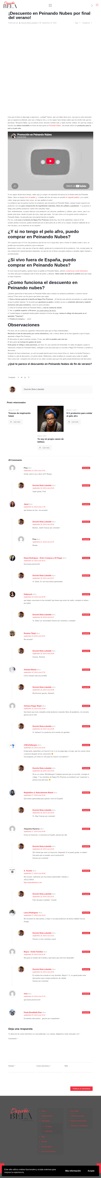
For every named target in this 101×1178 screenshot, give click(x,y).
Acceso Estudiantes (49, 1151)
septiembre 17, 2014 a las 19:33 (34, 915)
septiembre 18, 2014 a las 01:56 (34, 954)
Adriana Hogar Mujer (33, 706)
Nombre (11, 1066)
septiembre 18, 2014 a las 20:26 (43, 488)
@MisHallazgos (30, 745)
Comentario (13, 1039)
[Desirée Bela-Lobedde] (10, 5)
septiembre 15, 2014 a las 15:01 (34, 470)
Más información (73, 1171)
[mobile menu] (97, 5)
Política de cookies (77, 1116)
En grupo (48, 1126)
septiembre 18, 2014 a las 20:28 (43, 653)
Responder (86, 468)
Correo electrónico (43, 1066)
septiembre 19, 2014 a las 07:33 (34, 996)
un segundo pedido (72, 197)
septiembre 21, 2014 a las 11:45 (43, 542)
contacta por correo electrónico (77, 271)
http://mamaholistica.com (33, 882)
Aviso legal (74, 1111)
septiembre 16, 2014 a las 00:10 (34, 561)
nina (25, 994)
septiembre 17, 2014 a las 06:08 (34, 873)
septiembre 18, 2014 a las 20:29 (43, 771)
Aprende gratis (47, 1146)
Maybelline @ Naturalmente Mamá (38, 792)
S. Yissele (28, 871)
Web (66, 1066)
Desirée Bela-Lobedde (29, 23)
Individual (48, 1131)
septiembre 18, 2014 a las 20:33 (43, 972)
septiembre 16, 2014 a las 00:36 (34, 597)
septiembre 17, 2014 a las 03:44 (34, 795)
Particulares (46, 1121)
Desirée (44, 1142)
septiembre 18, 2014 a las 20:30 (43, 813)
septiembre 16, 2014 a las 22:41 (34, 748)
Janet (26, 504)
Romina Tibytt (30, 633)
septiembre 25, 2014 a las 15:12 (34, 1015)
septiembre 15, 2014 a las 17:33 (34, 507)
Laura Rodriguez (31, 913)
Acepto (91, 1171)
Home (44, 1111)
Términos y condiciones (79, 1126)
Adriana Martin (30, 670)
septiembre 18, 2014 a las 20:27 (43, 578)
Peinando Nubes (55, 125)
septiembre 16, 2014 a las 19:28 (34, 708)
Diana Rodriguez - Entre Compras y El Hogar (43, 558)
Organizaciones (47, 1116)
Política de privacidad (78, 1121)
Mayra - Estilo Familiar (33, 952)
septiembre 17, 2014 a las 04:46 (34, 831)
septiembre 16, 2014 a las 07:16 (34, 672)
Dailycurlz (28, 594)
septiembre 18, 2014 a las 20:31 (43, 896)
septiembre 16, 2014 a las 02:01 (34, 636)
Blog (43, 1137)
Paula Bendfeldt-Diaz (33, 1012)
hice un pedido (30, 197)
